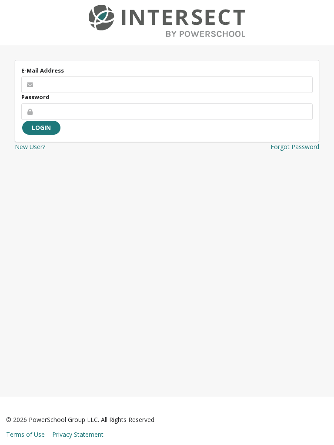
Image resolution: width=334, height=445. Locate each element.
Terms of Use (25, 434)
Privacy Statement (78, 434)
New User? (30, 147)
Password (35, 97)
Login (41, 127)
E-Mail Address (42, 70)
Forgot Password (295, 147)
